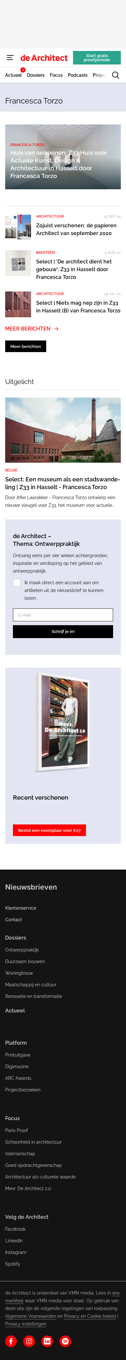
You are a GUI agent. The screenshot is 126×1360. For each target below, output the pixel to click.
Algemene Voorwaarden (30, 1316)
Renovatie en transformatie (33, 996)
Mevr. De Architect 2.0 (28, 1188)
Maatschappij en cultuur (30, 984)
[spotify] (65, 1341)
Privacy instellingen (25, 1323)
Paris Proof (16, 1130)
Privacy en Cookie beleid (90, 1316)
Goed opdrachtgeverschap (33, 1165)
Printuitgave (17, 1055)
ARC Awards (18, 1078)
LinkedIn (14, 1240)
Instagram (15, 1252)
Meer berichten (27, 329)
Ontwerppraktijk (22, 949)
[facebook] (11, 1341)
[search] (115, 75)
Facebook (15, 1229)
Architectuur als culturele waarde (40, 1176)
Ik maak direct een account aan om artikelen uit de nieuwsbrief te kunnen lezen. (64, 590)
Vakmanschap (20, 1153)
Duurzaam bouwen (25, 961)
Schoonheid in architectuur (33, 1142)
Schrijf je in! (63, 631)
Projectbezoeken (22, 1089)
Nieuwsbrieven (31, 887)
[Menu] (10, 57)
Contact (13, 919)
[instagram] (29, 1341)
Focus (12, 1118)
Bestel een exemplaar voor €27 (49, 830)
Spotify (12, 1263)
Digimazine (16, 1066)
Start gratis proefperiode (97, 57)
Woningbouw (19, 973)
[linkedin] (47, 1341)
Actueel (15, 1011)
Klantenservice (20, 908)
